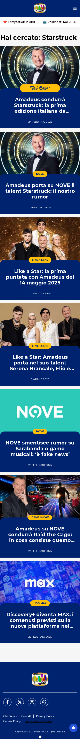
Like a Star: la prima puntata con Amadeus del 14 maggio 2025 (40, 277)
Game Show (40, 517)
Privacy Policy (45, 716)
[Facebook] (5, 699)
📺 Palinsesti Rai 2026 (59, 22)
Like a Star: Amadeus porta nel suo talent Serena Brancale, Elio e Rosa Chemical (40, 362)
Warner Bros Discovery (40, 88)
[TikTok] (41, 699)
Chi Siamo (10, 716)
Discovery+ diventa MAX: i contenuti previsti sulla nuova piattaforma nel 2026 (40, 620)
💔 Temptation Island (19, 22)
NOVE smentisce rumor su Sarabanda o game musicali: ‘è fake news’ (40, 448)
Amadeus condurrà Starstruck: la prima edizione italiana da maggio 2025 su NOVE (40, 105)
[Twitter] (17, 699)
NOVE (40, 173)
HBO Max (40, 603)
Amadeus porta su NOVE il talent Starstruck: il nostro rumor (40, 191)
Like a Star (40, 259)
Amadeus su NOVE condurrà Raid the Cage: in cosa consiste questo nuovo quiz (40, 534)
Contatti (26, 716)
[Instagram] (29, 699)
